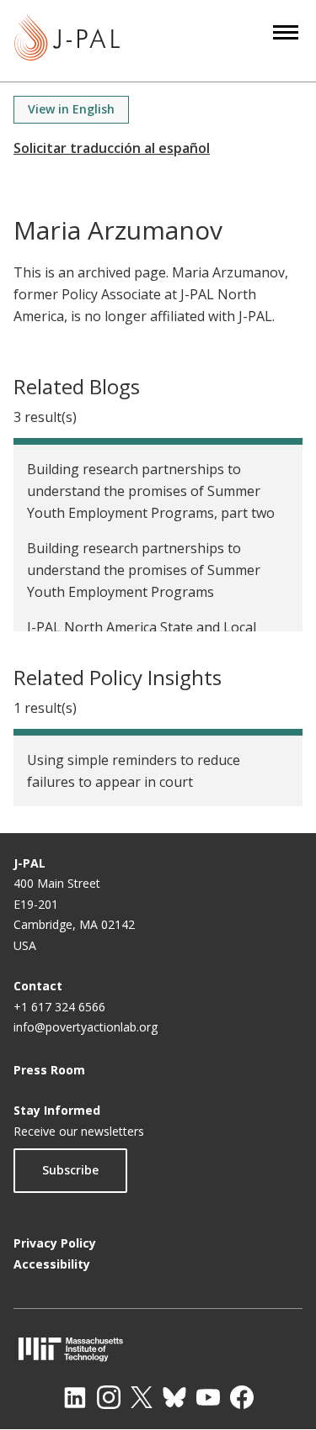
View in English (71, 109)
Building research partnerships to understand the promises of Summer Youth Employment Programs (143, 570)
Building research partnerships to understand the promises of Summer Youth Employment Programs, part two (151, 491)
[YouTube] (208, 1397)
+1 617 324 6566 (59, 1007)
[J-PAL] (67, 40)
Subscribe (70, 1170)
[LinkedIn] (75, 1397)
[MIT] (158, 1348)
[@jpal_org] (109, 1397)
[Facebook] (242, 1397)
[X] (142, 1397)
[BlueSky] (174, 1397)
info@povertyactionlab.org (85, 1027)
